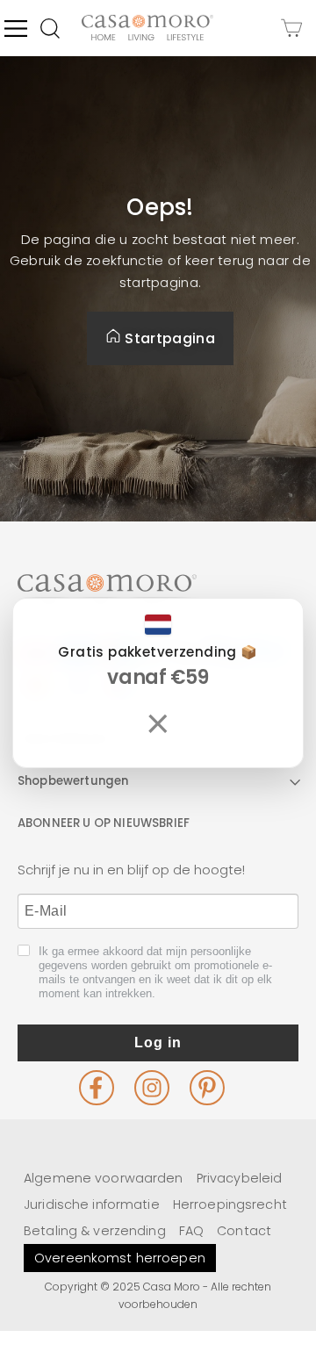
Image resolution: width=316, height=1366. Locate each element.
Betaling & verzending (95, 1231)
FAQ (191, 1231)
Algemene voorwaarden (103, 1178)
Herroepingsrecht (230, 1204)
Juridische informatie (92, 1204)
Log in (158, 1042)
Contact (244, 1231)
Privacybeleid (240, 1178)
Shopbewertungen (73, 781)
